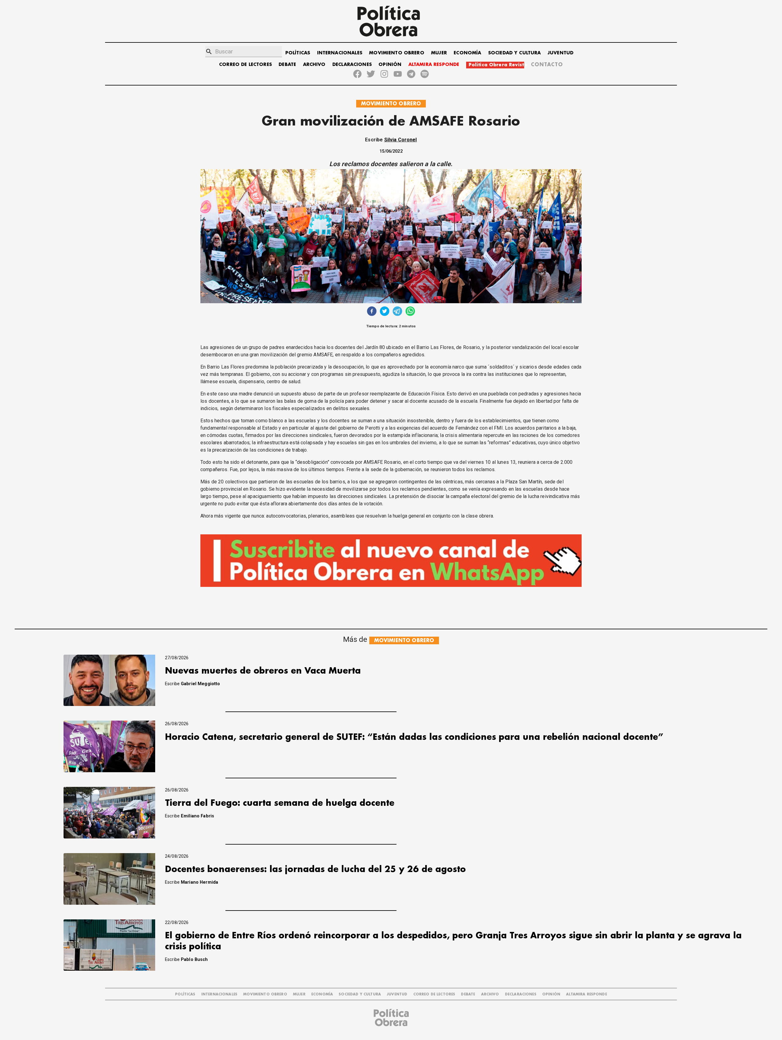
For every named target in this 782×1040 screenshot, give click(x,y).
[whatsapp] (410, 312)
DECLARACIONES (352, 64)
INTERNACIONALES (339, 53)
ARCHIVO (314, 64)
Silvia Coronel (400, 140)
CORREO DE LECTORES (245, 64)
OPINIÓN (389, 64)
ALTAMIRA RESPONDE (433, 64)
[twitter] (384, 312)
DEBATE (287, 64)
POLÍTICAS (297, 53)
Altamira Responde (586, 994)
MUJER (439, 53)
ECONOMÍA (467, 53)
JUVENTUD (560, 53)
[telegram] (397, 312)
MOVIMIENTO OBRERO (396, 53)
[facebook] (372, 312)
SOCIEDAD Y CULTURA (514, 53)
